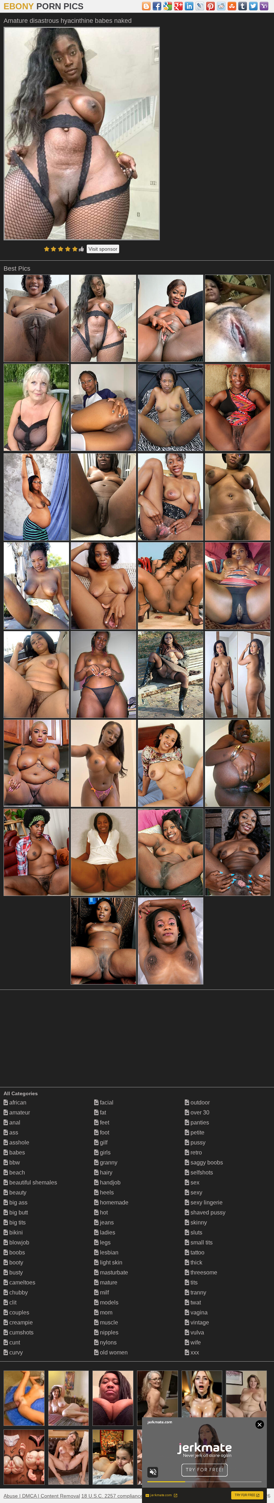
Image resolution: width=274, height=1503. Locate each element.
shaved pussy (207, 1212)
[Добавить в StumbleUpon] (232, 6)
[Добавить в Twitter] (253, 6)
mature (107, 1282)
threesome (203, 1272)
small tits (201, 1242)
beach (16, 1172)
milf (103, 1292)
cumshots (21, 1332)
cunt (14, 1342)
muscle (108, 1322)
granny (107, 1162)
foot (103, 1132)
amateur (19, 1112)
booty (15, 1262)
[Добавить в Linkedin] (189, 6)
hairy (105, 1172)
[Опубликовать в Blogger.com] (146, 6)
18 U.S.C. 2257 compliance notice (119, 1496)
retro (195, 1152)
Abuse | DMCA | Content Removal (42, 1496)
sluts (195, 1232)
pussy (197, 1142)
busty (15, 1272)
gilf (102, 1142)
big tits (17, 1222)
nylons (107, 1342)
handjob (109, 1182)
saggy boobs (206, 1162)
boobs (16, 1252)
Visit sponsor (102, 249)
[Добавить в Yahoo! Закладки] (264, 6)
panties (199, 1122)
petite (196, 1132)
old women (113, 1352)
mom (105, 1312)
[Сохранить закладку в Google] (167, 6)
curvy (15, 1352)
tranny (197, 1292)
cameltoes (21, 1282)
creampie (20, 1322)
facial (105, 1102)
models (108, 1302)
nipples (108, 1332)
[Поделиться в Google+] (178, 6)
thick (195, 1262)
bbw (14, 1162)
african (17, 1102)
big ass (17, 1202)
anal (14, 1122)
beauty (17, 1192)
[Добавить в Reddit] (221, 6)
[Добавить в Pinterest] (210, 6)
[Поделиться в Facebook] (157, 6)
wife (195, 1342)
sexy (195, 1192)
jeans (106, 1222)
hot (103, 1212)
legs (104, 1242)
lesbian (108, 1252)
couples (18, 1312)
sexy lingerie (206, 1202)
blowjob (18, 1242)
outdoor (199, 1102)
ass (13, 1132)
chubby (18, 1292)
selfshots (201, 1172)
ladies (106, 1232)
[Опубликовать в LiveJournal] (200, 6)
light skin (110, 1262)
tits (193, 1282)
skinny (198, 1222)
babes (16, 1152)
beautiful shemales (32, 1182)
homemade (113, 1202)
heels (106, 1192)
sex (194, 1182)
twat (195, 1302)
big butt (18, 1212)
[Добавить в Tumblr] (242, 6)
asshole (18, 1142)
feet (103, 1122)
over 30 (199, 1112)
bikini (15, 1232)
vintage (199, 1322)
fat (102, 1112)
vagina (198, 1312)
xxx (194, 1352)
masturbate (113, 1272)
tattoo (196, 1252)
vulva (196, 1332)
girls (104, 1152)
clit (12, 1302)
